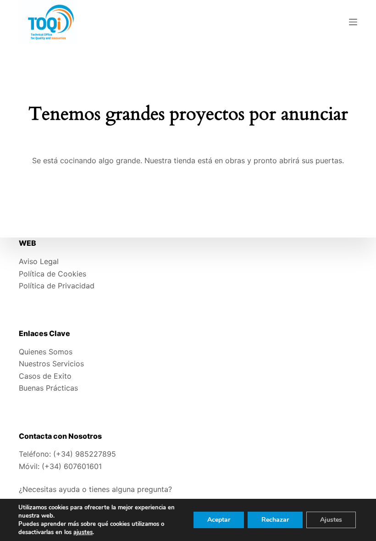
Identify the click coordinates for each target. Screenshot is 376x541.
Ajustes (331, 519)
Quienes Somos (45, 351)
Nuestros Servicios (51, 363)
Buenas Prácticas (48, 387)
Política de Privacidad (56, 285)
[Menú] (353, 22)
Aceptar (218, 519)
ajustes (83, 532)
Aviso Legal (39, 261)
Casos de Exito (45, 376)
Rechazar (275, 519)
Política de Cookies (52, 273)
